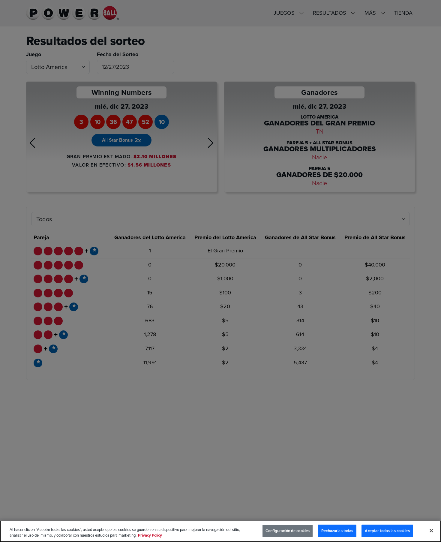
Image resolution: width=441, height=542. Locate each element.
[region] (220, 531)
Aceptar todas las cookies (387, 531)
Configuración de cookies (288, 531)
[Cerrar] (431, 530)
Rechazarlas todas (337, 531)
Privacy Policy (150, 535)
